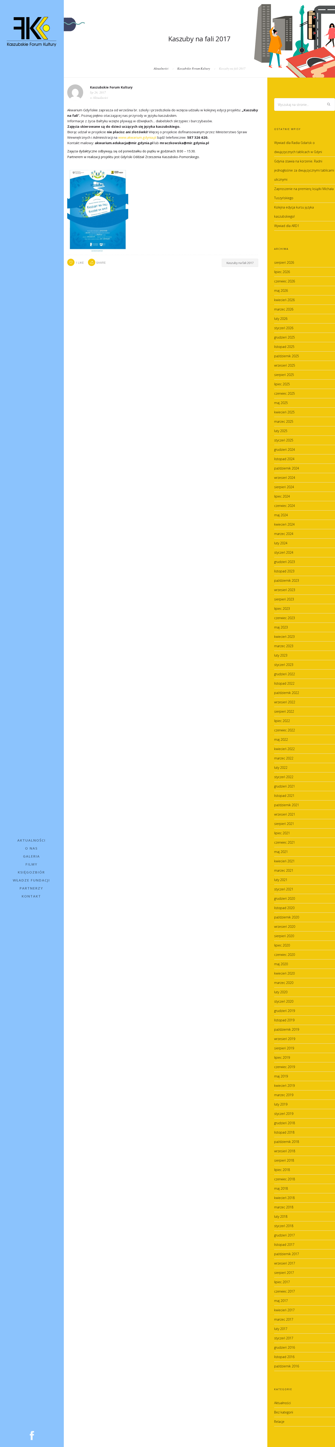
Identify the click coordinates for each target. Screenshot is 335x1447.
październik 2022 (286, 693)
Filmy (31, 864)
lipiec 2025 (282, 384)
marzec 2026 (283, 309)
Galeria (31, 856)
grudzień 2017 (284, 1235)
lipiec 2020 (282, 945)
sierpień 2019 (284, 1048)
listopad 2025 (284, 346)
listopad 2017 (284, 1244)
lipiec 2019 (282, 1057)
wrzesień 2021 (284, 814)
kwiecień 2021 (284, 861)
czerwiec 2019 (284, 1067)
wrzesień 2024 (284, 477)
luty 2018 (280, 1216)
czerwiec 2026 (284, 281)
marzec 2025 (283, 421)
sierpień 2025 (284, 375)
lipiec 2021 (282, 833)
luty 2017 (280, 1329)
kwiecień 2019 (284, 1085)
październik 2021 (286, 805)
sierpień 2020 (284, 936)
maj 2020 (281, 964)
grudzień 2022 (284, 674)
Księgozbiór (31, 872)
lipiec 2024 (282, 496)
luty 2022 (280, 767)
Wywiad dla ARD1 (286, 226)
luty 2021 (280, 880)
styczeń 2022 (283, 777)
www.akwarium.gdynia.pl (137, 137)
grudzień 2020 (284, 898)
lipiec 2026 (282, 272)
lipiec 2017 (282, 1282)
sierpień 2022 (284, 711)
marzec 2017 (283, 1319)
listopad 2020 (284, 908)
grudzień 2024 (284, 449)
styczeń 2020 (283, 1001)
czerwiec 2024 (284, 505)
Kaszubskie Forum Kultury (193, 68)
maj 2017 (281, 1300)
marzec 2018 (283, 1207)
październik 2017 (286, 1254)
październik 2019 (286, 1029)
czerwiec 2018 (284, 1179)
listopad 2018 (284, 1132)
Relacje (279, 1421)
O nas (31, 848)
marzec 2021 (283, 870)
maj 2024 (281, 515)
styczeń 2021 (283, 889)
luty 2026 (280, 318)
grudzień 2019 (284, 1011)
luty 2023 (280, 655)
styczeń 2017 (283, 1338)
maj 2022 (281, 739)
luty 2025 (280, 431)
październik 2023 (286, 580)
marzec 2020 (283, 982)
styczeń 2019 (283, 1113)
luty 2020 (280, 992)
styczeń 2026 (283, 328)
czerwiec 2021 (284, 842)
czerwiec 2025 (284, 393)
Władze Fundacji (31, 880)
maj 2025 (281, 403)
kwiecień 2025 (284, 412)
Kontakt (31, 896)
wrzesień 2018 (284, 1151)
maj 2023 (281, 627)
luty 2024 (280, 543)
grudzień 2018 (284, 1123)
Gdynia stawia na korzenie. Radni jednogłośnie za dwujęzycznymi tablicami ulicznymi (304, 170)
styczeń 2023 (283, 664)
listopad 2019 (284, 1020)
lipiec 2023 (282, 608)
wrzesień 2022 (284, 702)
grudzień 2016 (284, 1347)
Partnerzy (31, 888)
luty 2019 (280, 1104)
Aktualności (31, 840)
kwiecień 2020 (284, 973)
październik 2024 (286, 468)
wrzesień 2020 (284, 926)
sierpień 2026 (284, 262)
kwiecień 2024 (284, 524)
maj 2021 (281, 852)
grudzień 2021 (284, 786)
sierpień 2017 (284, 1272)
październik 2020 (286, 917)
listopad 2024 (284, 459)
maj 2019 (281, 1076)
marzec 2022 (283, 758)
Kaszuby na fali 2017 (240, 263)
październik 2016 (286, 1366)
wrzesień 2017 (284, 1263)
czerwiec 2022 (284, 730)
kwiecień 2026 (284, 300)
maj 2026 (281, 290)
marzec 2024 (283, 534)
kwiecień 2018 (284, 1198)
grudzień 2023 (284, 562)
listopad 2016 (284, 1357)
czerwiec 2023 (284, 618)
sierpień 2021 (284, 823)
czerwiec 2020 (284, 954)
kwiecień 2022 (284, 749)
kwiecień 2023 (284, 636)
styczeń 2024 (283, 552)
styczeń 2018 (283, 1226)
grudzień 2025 (284, 337)
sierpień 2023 (284, 599)
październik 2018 (286, 1141)
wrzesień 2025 (284, 365)
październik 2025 (286, 356)
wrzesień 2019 (284, 1039)
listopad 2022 (284, 683)
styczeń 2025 (283, 440)
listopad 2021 (284, 795)
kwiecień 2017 (284, 1310)
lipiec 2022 (282, 721)
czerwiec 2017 (284, 1291)
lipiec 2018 (282, 1170)
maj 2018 (281, 1188)
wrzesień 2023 (284, 590)
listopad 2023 (284, 571)
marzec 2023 (283, 646)
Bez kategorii (283, 1412)
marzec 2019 (283, 1095)
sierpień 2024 (284, 487)
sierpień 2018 (284, 1160)
